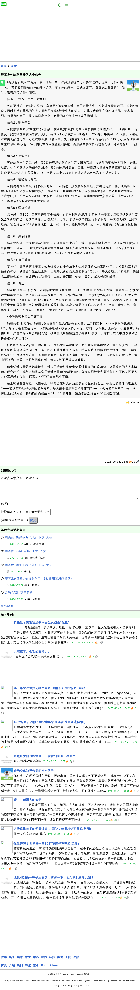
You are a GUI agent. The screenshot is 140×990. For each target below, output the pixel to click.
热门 (20, 965)
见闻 (68, 957)
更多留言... (8, 606)
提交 (33, 520)
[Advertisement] (70, 35)
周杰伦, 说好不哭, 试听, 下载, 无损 (28, 537)
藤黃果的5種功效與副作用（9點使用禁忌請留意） (39, 578)
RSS (44, 965)
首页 (4, 65)
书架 (28, 965)
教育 (28, 957)
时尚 (44, 957)
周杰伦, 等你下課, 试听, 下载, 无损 (28, 564)
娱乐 (12, 957)
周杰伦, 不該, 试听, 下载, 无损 (25, 551)
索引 (36, 965)
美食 (60, 957)
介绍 (12, 965)
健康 (14, 65)
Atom (54, 965)
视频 (76, 957)
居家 (20, 957)
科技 (52, 957)
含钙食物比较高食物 (19, 592)
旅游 (36, 957)
